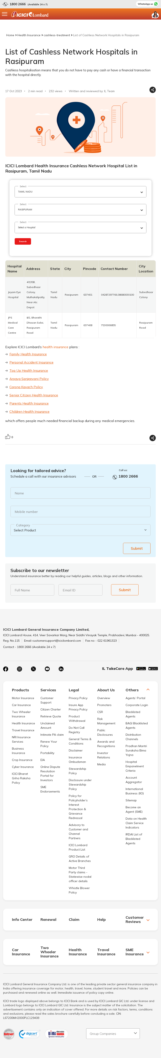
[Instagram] (19, 669)
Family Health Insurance (28, 354)
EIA (42, 760)
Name (19, 493)
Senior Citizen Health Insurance (33, 395)
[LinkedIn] (61, 669)
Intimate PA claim (52, 735)
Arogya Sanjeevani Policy (29, 379)
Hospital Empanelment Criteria (135, 766)
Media (101, 764)
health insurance (55, 347)
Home (10, 35)
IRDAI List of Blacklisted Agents (134, 838)
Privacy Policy (78, 698)
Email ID (69, 590)
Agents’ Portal (135, 698)
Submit (137, 548)
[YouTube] (47, 669)
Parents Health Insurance (29, 403)
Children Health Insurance (29, 411)
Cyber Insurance (23, 767)
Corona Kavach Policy (26, 387)
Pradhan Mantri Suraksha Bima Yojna (136, 750)
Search (23, 241)
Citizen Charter (50, 709)
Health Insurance (28, 35)
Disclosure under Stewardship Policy (80, 784)
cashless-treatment (57, 35)
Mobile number (26, 512)
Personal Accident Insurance (31, 362)
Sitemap (131, 800)
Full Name (22, 590)
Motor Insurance (23, 698)
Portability (47, 753)
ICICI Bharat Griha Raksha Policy (21, 778)
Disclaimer (76, 750)
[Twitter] (33, 669)
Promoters (104, 705)
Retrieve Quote (50, 716)
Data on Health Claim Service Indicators (136, 823)
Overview (103, 698)
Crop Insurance (22, 760)
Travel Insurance (23, 730)
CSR (100, 712)
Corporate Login (137, 705)
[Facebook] (5, 669)
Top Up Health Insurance (28, 370)
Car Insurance (21, 705)
